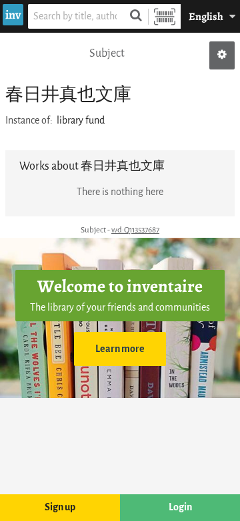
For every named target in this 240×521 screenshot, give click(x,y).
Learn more (120, 349)
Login (180, 507)
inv (13, 15)
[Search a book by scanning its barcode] (165, 16)
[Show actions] (222, 55)
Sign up (60, 507)
